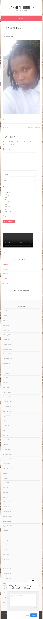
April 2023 (5, 492)
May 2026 (5, 320)
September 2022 (7, 526)
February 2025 (7, 392)
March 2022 (6, 554)
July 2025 (5, 368)
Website (5, 187)
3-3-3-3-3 (5, 269)
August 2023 (6, 473)
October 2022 (7, 521)
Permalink (6, 120)
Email (5, 181)
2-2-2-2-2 (5, 274)
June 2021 (6, 597)
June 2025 (6, 373)
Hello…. (7, 127)
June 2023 (6, 483)
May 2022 (5, 545)
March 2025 (6, 387)
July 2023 (5, 478)
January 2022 (6, 564)
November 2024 (7, 402)
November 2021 (7, 573)
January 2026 (6, 339)
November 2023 (7, 459)
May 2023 (5, 487)
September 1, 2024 (33, 127)
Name (5, 175)
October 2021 (7, 578)
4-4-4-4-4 (5, 264)
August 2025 (6, 363)
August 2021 (6, 588)
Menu (22, 18)
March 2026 (6, 330)
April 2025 (5, 382)
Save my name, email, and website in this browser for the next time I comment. (7, 204)
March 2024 (6, 440)
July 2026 (5, 311)
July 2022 (5, 535)
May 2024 (5, 430)
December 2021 (7, 569)
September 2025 (7, 359)
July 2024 (5, 421)
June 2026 (6, 316)
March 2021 (6, 602)
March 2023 (6, 497)
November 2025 (7, 349)
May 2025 (5, 378)
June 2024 (6, 425)
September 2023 (7, 468)
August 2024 (6, 416)
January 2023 (6, 507)
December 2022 (7, 511)
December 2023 (7, 454)
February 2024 (7, 444)
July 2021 (5, 593)
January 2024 (6, 449)
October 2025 (7, 354)
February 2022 (7, 559)
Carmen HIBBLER (21, 7)
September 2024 (7, 411)
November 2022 (7, 516)
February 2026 (7, 335)
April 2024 (5, 435)
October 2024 (7, 406)
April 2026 (5, 325)
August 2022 (6, 530)
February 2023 (7, 502)
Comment (6, 150)
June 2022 (6, 540)
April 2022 (5, 550)
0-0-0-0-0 (5, 283)
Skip (27, 615)
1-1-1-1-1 (5, 278)
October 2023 (7, 464)
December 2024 (7, 397)
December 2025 (7, 344)
